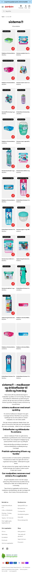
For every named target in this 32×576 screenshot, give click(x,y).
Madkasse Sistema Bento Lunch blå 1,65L (9, 141)
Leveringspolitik (13, 571)
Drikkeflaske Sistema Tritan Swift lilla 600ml (23, 376)
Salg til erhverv (22, 539)
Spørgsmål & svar (22, 505)
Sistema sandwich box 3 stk (23, 53)
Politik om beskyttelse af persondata (10, 569)
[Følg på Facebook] (3, 549)
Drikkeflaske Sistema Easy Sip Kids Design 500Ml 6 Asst (23, 112)
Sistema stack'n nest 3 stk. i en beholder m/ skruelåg (23, 82)
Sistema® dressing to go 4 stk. (9, 112)
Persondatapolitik (23, 520)
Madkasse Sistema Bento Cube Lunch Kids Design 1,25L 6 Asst (9, 53)
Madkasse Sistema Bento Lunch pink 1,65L (9, 347)
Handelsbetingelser (23, 514)
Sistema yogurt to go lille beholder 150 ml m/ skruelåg (23, 229)
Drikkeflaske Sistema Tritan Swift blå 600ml (9, 376)
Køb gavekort (22, 531)
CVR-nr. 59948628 (7, 510)
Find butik (4, 540)
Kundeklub (5, 537)
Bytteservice (21, 508)
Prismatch (20, 542)
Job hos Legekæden (7, 543)
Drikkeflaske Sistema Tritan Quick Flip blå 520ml (9, 229)
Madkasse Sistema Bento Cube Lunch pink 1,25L (9, 82)
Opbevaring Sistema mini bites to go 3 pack (9, 317)
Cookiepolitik (21, 511)
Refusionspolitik (23, 569)
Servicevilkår (5, 571)
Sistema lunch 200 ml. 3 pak (23, 170)
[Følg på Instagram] (7, 549)
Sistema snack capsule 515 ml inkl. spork (23, 141)
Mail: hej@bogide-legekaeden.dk (7, 522)
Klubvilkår (20, 517)
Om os (3, 531)
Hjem (3, 16)
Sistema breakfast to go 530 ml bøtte (9, 288)
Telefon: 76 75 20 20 (7, 518)
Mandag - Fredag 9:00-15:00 (6, 514)
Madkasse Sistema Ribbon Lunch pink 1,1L (23, 317)
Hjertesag (4, 534)
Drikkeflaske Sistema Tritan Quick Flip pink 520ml (23, 200)
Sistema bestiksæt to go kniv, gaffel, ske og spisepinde (9, 170)
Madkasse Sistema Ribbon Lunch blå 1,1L (23, 347)
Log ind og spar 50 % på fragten (16, 2)
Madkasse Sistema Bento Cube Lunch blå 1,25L (9, 200)
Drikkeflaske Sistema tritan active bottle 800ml (23, 288)
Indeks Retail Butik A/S (7, 506)
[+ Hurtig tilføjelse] (13, 49)
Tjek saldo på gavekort (21, 535)
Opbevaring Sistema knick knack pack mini (23, 258)
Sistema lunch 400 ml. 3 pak (9, 258)
